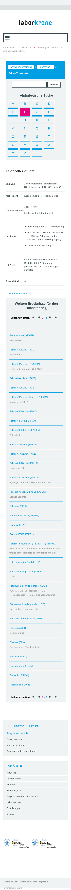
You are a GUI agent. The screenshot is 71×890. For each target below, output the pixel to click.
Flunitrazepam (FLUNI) (21, 666)
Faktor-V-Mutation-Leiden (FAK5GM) (28, 397)
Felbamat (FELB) (18, 506)
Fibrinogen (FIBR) (18, 628)
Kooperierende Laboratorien (21, 751)
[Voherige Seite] (38, 317)
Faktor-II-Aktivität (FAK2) (22, 349)
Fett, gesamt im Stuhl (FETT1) (25, 562)
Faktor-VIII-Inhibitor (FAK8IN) (24, 430)
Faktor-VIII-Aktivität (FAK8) (23, 420)
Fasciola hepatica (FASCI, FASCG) (27, 491)
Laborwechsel (14, 802)
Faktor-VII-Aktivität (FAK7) (23, 411)
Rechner (11, 784)
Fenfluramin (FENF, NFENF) (24, 515)
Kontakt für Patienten (28, 882)
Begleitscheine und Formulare (22, 796)
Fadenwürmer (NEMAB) (22, 335)
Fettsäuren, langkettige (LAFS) (25, 571)
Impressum (43, 882)
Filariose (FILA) (17, 642)
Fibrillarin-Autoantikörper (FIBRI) (26, 618)
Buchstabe (45, 66)
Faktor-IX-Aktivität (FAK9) (22, 378)
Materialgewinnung (16, 745)
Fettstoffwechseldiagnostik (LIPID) (27, 604)
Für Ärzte (27, 47)
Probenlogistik (14, 790)
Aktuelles (11, 772)
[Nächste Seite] (50, 317)
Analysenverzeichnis (21, 66)
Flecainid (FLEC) (18, 656)
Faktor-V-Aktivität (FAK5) (22, 387)
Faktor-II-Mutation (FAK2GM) (24, 364)
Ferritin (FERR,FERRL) (21, 534)
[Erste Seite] (33, 317)
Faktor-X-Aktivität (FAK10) (23, 444)
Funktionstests (14, 739)
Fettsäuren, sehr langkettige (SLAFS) (28, 585)
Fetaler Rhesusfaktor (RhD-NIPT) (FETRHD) (32, 543)
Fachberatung (14, 778)
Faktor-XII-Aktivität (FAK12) (23, 463)
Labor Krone (9, 47)
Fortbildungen (14, 808)
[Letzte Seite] (55, 317)
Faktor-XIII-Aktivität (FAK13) (24, 477)
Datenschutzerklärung (13, 888)
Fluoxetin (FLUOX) (19, 675)
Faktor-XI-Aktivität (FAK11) (23, 453)
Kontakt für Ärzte (11, 882)
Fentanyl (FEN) (17, 525)
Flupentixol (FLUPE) (20, 684)
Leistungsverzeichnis (48, 47)
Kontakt (11, 814)
